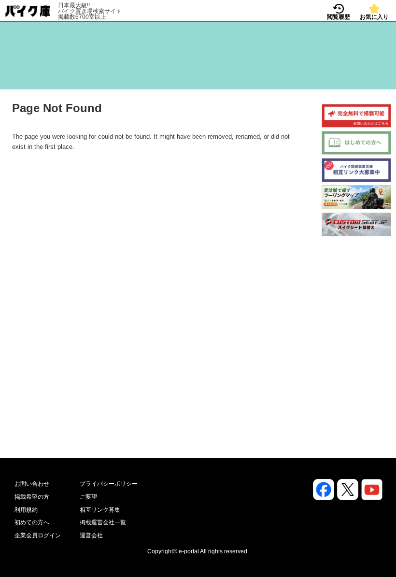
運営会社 (91, 535)
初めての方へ (31, 522)
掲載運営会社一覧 (103, 522)
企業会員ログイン (37, 535)
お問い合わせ (31, 483)
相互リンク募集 (100, 509)
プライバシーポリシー (109, 483)
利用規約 (26, 509)
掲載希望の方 (31, 496)
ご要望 (88, 496)
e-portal (189, 551)
